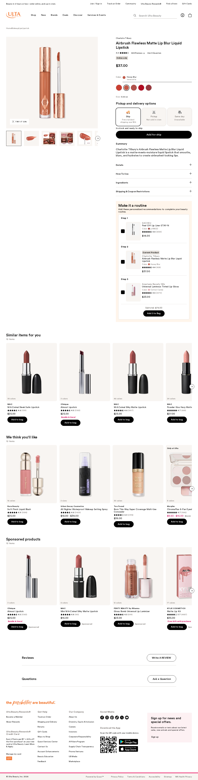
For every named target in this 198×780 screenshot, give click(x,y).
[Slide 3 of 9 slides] (49, 138)
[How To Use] (154, 174)
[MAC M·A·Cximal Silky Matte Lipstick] (138, 379)
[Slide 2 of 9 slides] (31, 138)
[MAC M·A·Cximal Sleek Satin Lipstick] (31, 379)
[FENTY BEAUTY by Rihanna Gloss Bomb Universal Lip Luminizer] (138, 583)
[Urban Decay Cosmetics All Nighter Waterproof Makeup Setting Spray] (84, 481)
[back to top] (188, 770)
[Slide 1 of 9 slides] (13, 138)
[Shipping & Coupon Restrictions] (154, 191)
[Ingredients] (154, 182)
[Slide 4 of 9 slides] (67, 138)
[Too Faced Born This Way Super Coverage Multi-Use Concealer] (138, 482)
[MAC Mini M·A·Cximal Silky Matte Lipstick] (84, 583)
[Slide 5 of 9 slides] (84, 138)
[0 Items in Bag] (190, 15)
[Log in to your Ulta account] (182, 15)
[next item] (97, 138)
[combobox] (154, 79)
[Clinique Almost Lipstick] (84, 380)
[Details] (154, 165)
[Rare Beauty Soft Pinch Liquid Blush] (31, 481)
